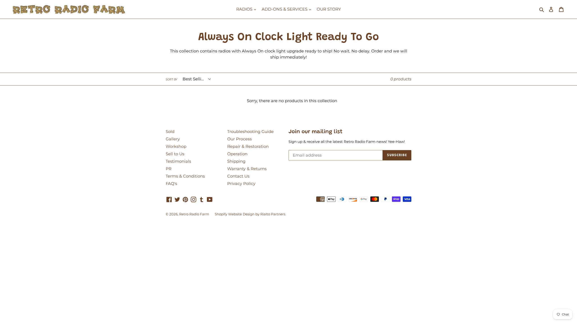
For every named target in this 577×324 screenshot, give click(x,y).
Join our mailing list (315, 132)
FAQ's (171, 183)
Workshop (176, 146)
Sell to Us (175, 153)
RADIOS (245, 9)
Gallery (173, 139)
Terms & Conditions (185, 176)
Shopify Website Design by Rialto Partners (250, 214)
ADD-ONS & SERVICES (285, 9)
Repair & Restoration (248, 146)
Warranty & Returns (247, 168)
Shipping (236, 161)
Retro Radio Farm (194, 214)
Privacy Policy (241, 183)
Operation (237, 153)
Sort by (171, 79)
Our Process (239, 139)
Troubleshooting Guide (250, 131)
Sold (170, 131)
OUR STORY (329, 9)
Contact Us (238, 176)
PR (169, 168)
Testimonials (178, 161)
